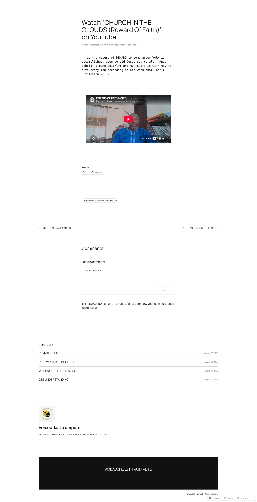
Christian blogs (111, 44)
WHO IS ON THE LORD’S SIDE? (58, 371)
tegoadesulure (97, 44)
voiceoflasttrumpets (59, 427)
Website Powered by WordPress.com (202, 494)
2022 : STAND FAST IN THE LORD (197, 227)
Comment (166, 290)
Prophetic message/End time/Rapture (100, 200)
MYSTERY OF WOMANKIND (57, 227)
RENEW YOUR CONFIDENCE (57, 362)
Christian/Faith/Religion (129, 44)
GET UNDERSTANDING (54, 379)
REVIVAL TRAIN (48, 353)
